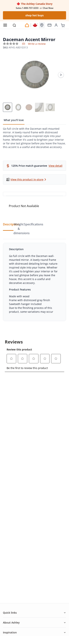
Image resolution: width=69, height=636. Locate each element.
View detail (55, 165)
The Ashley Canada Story (36, 4)
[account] (56, 25)
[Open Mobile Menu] (5, 25)
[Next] (61, 75)
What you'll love (14, 120)
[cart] (63, 25)
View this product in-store (26, 179)
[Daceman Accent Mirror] (34, 74)
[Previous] (8, 75)
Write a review (37, 44)
